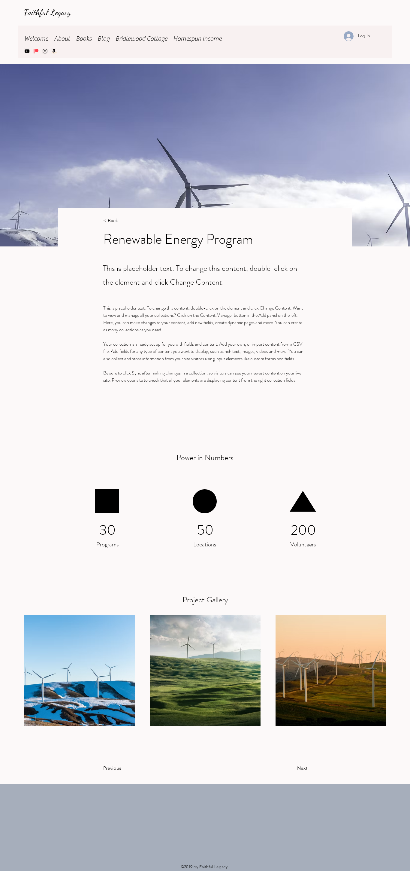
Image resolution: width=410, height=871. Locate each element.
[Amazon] (54, 51)
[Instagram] (45, 51)
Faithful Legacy (48, 12)
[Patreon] (36, 51)
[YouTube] (27, 51)
